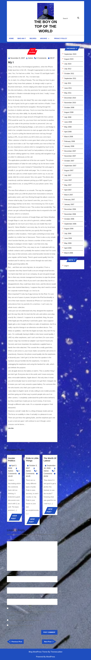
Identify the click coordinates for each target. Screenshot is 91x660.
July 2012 (67, 69)
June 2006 (68, 238)
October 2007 (69, 161)
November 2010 (70, 103)
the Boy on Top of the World (45, 26)
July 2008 (67, 117)
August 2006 (68, 229)
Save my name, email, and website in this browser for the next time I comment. (31, 613)
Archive (43, 38)
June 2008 (68, 122)
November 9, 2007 (17, 58)
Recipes (33, 38)
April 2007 (67, 190)
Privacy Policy (60, 38)
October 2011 (69, 73)
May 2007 (67, 185)
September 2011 (70, 78)
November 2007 (70, 156)
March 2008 (68, 136)
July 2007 (67, 175)
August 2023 (68, 59)
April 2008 (67, 132)
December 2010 (70, 98)
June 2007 (68, 180)
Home (11, 38)
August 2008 (68, 112)
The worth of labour (50, 459)
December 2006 (70, 209)
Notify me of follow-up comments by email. (24, 620)
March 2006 (68, 253)
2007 (32, 50)
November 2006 (70, 214)
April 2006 (67, 248)
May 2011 (67, 93)
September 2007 (70, 166)
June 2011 (68, 88)
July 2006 (67, 233)
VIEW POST (16, 518)
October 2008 (69, 107)
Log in (66, 266)
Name (9, 574)
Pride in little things (32, 459)
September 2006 (70, 224)
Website (10, 597)
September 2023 (70, 54)
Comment (11, 539)
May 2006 (67, 243)
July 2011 (67, 83)
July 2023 (67, 64)
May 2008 (67, 127)
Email (9, 586)
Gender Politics (11, 459)
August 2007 (68, 170)
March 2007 (68, 195)
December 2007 (70, 151)
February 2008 (69, 141)
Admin (30, 58)
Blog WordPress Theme (38, 652)
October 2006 (69, 219)
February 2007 (69, 199)
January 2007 (69, 204)
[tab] (79, 18)
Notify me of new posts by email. (20, 625)
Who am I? (21, 38)
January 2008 (69, 146)
